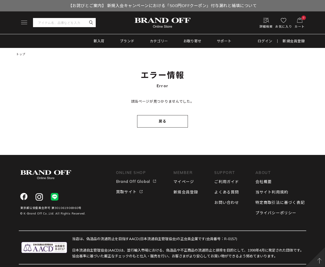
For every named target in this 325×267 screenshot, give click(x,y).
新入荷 (99, 41)
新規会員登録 (294, 41)
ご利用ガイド (226, 181)
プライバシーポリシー (276, 212)
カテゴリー (159, 41)
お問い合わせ (226, 202)
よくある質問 (226, 192)
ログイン (265, 41)
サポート (224, 41)
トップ (20, 54)
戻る (163, 121)
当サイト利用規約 (271, 192)
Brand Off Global (133, 181)
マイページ (183, 181)
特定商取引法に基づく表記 (280, 202)
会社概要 (263, 181)
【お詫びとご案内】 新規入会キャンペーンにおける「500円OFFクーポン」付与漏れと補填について (162, 5)
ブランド (127, 41)
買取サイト (126, 191)
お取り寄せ (192, 41)
